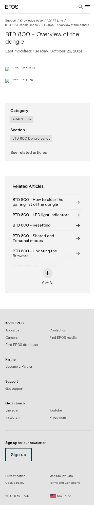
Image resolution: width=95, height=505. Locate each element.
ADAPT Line (55, 20)
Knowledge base (31, 20)
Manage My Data (61, 476)
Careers (11, 338)
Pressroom (57, 417)
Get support (14, 388)
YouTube (55, 410)
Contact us (57, 330)
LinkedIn (12, 410)
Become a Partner (19, 366)
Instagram (13, 417)
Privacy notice (15, 476)
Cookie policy (14, 482)
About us (12, 330)
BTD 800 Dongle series (21, 25)
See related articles (28, 153)
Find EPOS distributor (22, 345)
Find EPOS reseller (63, 338)
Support (10, 20)
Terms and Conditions (64, 482)
